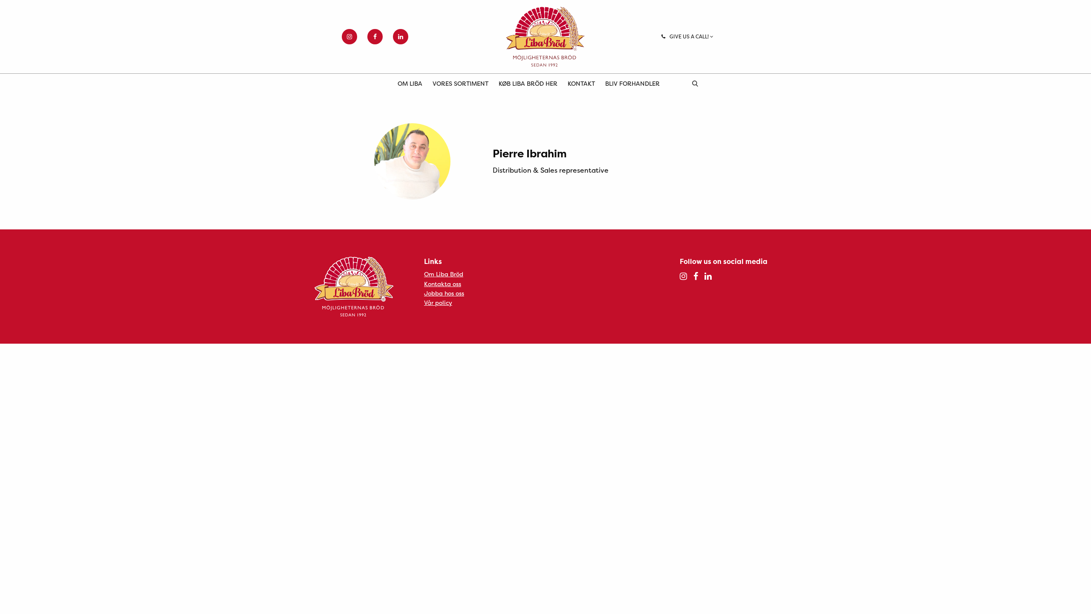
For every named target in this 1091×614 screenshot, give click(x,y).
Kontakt (581, 83)
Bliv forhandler (632, 83)
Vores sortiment (460, 83)
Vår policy (438, 302)
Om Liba (410, 83)
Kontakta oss (442, 284)
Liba (545, 37)
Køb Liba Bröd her (528, 83)
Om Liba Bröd (443, 274)
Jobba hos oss (444, 293)
